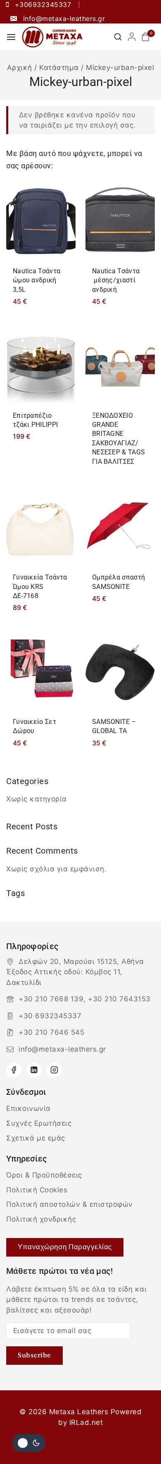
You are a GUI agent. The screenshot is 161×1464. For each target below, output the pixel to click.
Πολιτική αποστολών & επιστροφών (69, 1204)
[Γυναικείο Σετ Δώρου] (41, 672)
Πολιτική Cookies (36, 1190)
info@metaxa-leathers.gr (62, 1049)
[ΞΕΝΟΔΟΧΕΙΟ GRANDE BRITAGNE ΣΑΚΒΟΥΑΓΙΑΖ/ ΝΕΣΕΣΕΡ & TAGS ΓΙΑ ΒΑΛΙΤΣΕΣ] (120, 366)
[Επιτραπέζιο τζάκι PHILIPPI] (41, 366)
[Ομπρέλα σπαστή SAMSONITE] (120, 527)
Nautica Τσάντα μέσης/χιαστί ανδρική (116, 280)
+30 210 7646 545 (51, 1032)
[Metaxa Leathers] (52, 37)
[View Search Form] (118, 37)
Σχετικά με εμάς (35, 1138)
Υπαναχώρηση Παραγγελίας (65, 1247)
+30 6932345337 (50, 1016)
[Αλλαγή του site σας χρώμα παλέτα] (28, 1443)
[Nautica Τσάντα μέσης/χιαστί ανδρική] (120, 221)
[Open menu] (11, 37)
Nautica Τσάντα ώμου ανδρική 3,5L (36, 280)
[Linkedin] (34, 1070)
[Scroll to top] (139, 1438)
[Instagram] (54, 1070)
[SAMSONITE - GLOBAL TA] (120, 672)
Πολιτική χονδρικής (41, 1219)
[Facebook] (13, 1070)
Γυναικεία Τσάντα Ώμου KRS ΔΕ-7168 (40, 586)
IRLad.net (86, 1422)
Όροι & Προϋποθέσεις (44, 1175)
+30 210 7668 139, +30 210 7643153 (85, 999)
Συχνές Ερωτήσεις (38, 1123)
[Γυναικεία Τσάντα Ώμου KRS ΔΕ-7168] (41, 527)
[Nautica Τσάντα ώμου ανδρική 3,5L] (41, 221)
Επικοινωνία (28, 1108)
